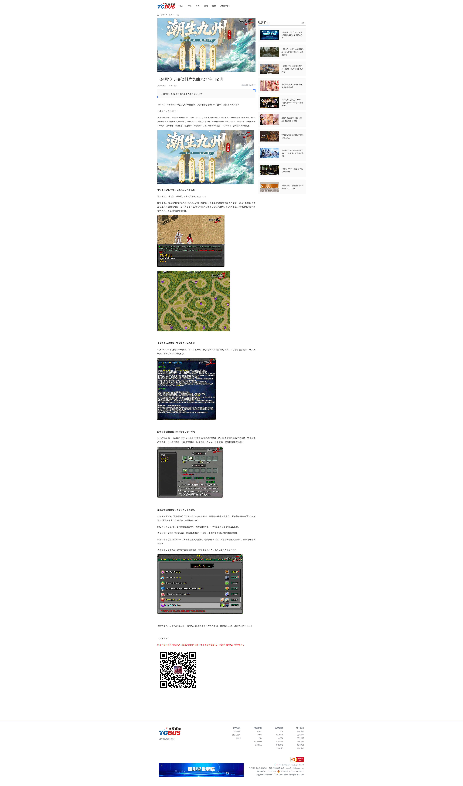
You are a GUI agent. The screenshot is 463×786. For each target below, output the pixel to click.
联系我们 (300, 731)
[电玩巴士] (170, 731)
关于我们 (300, 727)
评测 (198, 5)
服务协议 (300, 741)
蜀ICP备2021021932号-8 (266, 771)
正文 (177, 14)
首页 (181, 5)
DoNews (279, 734)
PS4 (260, 738)
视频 (206, 5)
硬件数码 (258, 745)
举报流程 (300, 748)
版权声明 (300, 738)
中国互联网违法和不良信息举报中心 (290, 764)
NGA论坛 (279, 741)
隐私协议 (300, 745)
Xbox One (258, 741)
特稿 (214, 5)
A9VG (280, 738)
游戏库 (259, 731)
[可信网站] (296, 761)
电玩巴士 (164, 14)
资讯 (189, 5)
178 (281, 731)
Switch (259, 734)
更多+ (303, 23)
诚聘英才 (300, 734)
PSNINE (280, 748)
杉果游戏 (279, 745)
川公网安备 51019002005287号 (292, 771)
